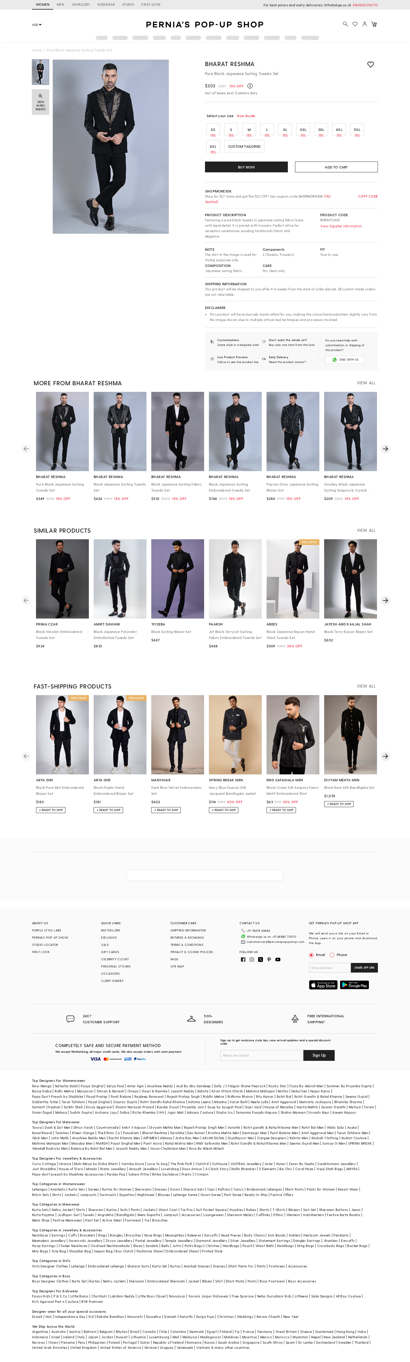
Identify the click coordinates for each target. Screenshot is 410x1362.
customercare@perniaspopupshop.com (275, 941)
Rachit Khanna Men (124, 1138)
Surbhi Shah (73, 1107)
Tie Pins (186, 1210)
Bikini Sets (40, 1195)
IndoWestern (313, 1215)
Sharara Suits (138, 1266)
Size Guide (246, 116)
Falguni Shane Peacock (247, 1086)
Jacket (193, 1281)
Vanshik (234, 1127)
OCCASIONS (110, 973)
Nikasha (220, 1102)
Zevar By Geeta (302, 1164)
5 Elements (267, 1169)
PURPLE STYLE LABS (47, 930)
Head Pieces (231, 1235)
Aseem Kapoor (344, 1112)
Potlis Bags (194, 1246)
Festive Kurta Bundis (343, 1215)
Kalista (203, 1091)
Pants (135, 1210)
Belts (165, 1246)
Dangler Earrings (306, 1240)
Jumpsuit (170, 1215)
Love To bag (157, 1164)
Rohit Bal (284, 1096)
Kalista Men (299, 1138)
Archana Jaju (106, 1112)
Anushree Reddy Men (89, 1138)
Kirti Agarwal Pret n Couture (55, 1301)
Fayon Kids (41, 1296)
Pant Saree (233, 1195)
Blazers (294, 1210)
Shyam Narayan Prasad (134, 1107)
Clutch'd (202, 1164)
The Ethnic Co (109, 1133)
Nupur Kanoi (320, 1091)
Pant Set (92, 1220)
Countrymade (107, 1127)
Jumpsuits (88, 1195)
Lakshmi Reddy (122, 1296)
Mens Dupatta (148, 1215)
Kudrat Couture (354, 1138)
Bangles (116, 1235)
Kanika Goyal (168, 1107)
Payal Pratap (97, 1096)
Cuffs (72, 1235)
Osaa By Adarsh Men (306, 1086)
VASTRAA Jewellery (246, 1164)
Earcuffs (211, 1235)
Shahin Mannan (293, 1112)
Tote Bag (58, 1251)
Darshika (177, 1133)
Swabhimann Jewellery (337, 1164)
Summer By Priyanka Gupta (349, 1086)
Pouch (247, 1246)
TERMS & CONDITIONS (186, 944)
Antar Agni (135, 1086)
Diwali (37, 1316)
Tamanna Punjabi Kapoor (257, 1112)
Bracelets (87, 1235)
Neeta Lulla (259, 1102)
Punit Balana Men (284, 1133)
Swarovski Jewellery (86, 1240)
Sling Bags (305, 1246)
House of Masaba (278, 1107)
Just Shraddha (44, 1169)
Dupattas (126, 1195)
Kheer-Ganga (83, 1133)
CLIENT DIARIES (112, 980)
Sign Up (319, 1055)
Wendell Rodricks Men (50, 1148)
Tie (146, 1220)
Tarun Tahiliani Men (352, 1133)
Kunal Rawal (42, 1133)
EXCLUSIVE (109, 937)
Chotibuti (99, 1296)
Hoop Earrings (44, 1246)
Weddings (245, 1316)
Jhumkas (331, 1240)
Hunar (281, 1164)
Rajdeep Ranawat (149, 1096)
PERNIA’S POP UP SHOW (50, 937)
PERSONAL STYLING (116, 966)
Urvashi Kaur (319, 1112)
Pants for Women (321, 1189)
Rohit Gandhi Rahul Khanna (162, 1102)
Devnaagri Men (254, 1133)
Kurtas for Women (116, 1189)
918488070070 (365, 5)
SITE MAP (177, 966)
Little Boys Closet (152, 1296)
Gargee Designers (271, 1138)
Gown (175, 1189)
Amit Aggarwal (283, 1102)
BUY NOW (246, 167)
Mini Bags (40, 1251)
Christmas (225, 1316)
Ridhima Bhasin (240, 1096)
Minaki (91, 1169)
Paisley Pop (116, 1174)
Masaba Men (81, 1143)
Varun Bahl (238, 1102)
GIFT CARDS (110, 952)
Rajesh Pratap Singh (183, 1096)
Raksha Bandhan (110, 1316)
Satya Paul (115, 1086)
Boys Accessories (302, 1281)
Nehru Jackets (114, 1281)
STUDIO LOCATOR (45, 944)
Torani (369, 1107)
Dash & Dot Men (58, 1127)
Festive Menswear (67, 1220)
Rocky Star (277, 1086)
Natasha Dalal (66, 1086)
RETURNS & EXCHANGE (187, 937)
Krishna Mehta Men (223, 1133)
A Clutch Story (217, 1169)
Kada (125, 1246)
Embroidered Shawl (182, 1251)
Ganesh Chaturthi (178, 1316)
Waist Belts (264, 1246)
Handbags (231, 1246)
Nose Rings (153, 1235)
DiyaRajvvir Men (241, 1138)
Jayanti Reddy (182, 1091)
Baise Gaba (42, 1091)
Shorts (264, 1210)
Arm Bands (277, 1235)
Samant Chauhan (46, 1107)
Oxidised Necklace (106, 1246)
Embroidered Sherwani (166, 1281)
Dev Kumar (196, 1133)
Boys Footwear (272, 1281)
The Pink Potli (181, 1164)
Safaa (124, 1112)
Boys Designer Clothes (50, 1281)
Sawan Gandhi (333, 1107)
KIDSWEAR (106, 4)
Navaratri (135, 1316)
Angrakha (105, 1215)
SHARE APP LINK (364, 967)
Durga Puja (205, 1316)
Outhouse (219, 1164)
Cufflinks (263, 1215)
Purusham (131, 1133)
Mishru (283, 1091)
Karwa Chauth (268, 1316)
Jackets (70, 1195)
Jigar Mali (175, 1112)
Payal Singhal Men (125, 1143)
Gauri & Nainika (154, 1091)
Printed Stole (212, 1251)
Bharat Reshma (230, 63)
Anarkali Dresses (197, 1266)
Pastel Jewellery (148, 1240)
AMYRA (351, 1169)
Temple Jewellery (179, 1240)
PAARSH (102, 1143)
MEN (60, 4)
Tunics (238, 1189)
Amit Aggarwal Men (317, 1133)
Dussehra (153, 1316)
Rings (102, 1235)
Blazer (207, 1281)
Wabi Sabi (335, 1127)
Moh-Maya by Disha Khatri (96, 1164)
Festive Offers (281, 1195)
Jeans (356, 1210)
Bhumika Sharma (348, 1102)
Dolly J (219, 1086)
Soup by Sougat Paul (224, 1107)
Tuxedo (88, 1215)
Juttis (176, 1246)
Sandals (152, 1246)
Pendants (340, 1235)
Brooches (159, 1220)
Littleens (301, 1296)
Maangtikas (174, 1235)
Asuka (352, 1127)
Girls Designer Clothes (50, 1266)
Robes (251, 1210)
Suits (124, 1210)
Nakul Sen (299, 1091)
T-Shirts (279, 1210)
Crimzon (201, 1174)
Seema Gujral (356, 1096)
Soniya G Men (333, 1143)
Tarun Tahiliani (73, 1102)
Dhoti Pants (294, 1189)
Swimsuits (108, 1195)
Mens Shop (41, 1220)
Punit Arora (152, 1143)
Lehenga (78, 1266)
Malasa (61, 1112)
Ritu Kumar (265, 1096)
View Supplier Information (341, 226)
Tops (211, 1189)
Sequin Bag (103, 1251)
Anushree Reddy (160, 1086)
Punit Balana (121, 1096)
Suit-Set (309, 1210)
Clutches (212, 1246)
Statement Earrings (274, 1240)
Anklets (294, 1235)
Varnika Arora (132, 1164)
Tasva (37, 1127)
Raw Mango (42, 1086)
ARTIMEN (150, 1138)
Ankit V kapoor (134, 1127)
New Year (291, 1316)
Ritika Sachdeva (165, 1174)
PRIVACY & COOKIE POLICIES (191, 952)
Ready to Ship (256, 1195)
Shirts (80, 1210)
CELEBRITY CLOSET (115, 959)
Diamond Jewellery (211, 1240)
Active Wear (112, 1220)
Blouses (164, 1195)
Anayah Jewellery (143, 1169)
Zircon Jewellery (119, 1240)
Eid (91, 1316)
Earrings (58, 1235)
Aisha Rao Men (187, 1138)
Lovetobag (170, 1169)
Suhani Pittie (138, 1174)
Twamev (62, 1133)
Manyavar (85, 1091)
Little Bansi (80, 1296)
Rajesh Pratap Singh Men (204, 1127)
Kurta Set (159, 1266)
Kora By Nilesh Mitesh (206, 1148)
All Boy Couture (348, 1296)
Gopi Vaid (253, 1107)
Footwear (133, 1220)
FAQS (174, 959)
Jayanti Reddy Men (131, 1148)
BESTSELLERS (110, 930)
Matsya (355, 1107)
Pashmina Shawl (150, 1251)
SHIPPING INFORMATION (188, 930)
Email (320, 954)
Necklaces (40, 1235)
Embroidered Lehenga (106, 1266)
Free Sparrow (243, 1296)
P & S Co (60, 1296)
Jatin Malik (60, 1138)
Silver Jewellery (242, 1240)
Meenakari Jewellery (49, 1240)
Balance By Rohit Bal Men (92, 1148)
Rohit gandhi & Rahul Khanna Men (270, 1127)
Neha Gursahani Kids (274, 1296)
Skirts (56, 1195)
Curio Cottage (44, 1164)
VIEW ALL (366, 382)
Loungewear (213, 1215)
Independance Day (70, 1316)
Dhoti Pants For (241, 1266)
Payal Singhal (99, 1102)
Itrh (161, 1112)
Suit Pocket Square (211, 1210)
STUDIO (128, 4)
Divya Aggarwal (99, 1107)
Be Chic (285, 1169)
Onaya (133, 1091)
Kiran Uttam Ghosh (227, 1091)
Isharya (65, 1164)
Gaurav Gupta (125, 1102)
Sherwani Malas (240, 1215)
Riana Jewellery (113, 1169)
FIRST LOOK (151, 4)
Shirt (219, 1281)
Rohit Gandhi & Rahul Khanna (318, 1096)
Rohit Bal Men (313, 1127)
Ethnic (278, 1215)
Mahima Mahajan (260, 1091)
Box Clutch (124, 1251)
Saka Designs (322, 1296)
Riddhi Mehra (214, 1096)
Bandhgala (125, 1215)
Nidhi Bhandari (243, 1169)
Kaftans (224, 1189)
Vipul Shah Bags (329, 1169)
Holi (49, 1316)
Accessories (191, 1215)
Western (293, 1215)
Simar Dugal (42, 1112)
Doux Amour (192, 1169)
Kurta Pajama (43, 1215)
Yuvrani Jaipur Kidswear (208, 1296)
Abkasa (166, 1138)
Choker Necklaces (73, 1246)
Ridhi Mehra (64, 1091)
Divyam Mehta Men (165, 1127)
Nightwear (146, 1195)
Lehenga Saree (185, 1195)
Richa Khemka (143, 1112)
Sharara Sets (193, 1189)
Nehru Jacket (62, 1210)
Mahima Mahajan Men (50, 1143)
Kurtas (112, 1210)
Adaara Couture (200, 1112)
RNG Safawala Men (212, 1143)
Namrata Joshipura (315, 1102)
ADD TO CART (336, 167)
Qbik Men (40, 1138)
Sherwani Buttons (333, 1210)
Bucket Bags (357, 1246)
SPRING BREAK (360, 1143)
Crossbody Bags (331, 1246)
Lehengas (39, 1189)
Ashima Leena (199, 1102)
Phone (342, 954)
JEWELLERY (80, 4)
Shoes (138, 1246)
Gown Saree (210, 1195)
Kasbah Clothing (325, 1138)
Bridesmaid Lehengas (264, 1189)
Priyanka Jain (193, 1107)
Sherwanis (143, 1189)
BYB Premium (92, 1301)
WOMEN (43, 4)
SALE (105, 944)
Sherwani (96, 1210)
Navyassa (177, 1296)
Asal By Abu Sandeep (193, 1086)
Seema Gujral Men (304, 1143)
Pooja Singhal (92, 1086)
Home (37, 50)
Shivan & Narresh (110, 1091)
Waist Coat (167, 1210)
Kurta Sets (76, 1189)
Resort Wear (348, 1189)
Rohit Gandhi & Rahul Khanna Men (258, 1143)
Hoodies (236, 1210)
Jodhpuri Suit (69, 1215)
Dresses (161, 1189)
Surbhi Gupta (81, 1112)
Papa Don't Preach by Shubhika (57, 1096)
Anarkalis (57, 1189)
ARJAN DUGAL (213, 1138)
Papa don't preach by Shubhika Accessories (68, 1174)
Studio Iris (224, 1112)
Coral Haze (304, 1169)
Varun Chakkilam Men (168, 1148)
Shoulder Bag (80, 1251)
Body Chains (254, 1235)
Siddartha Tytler (45, 1102)
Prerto (186, 1174)
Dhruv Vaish (83, 1127)
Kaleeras (194, 1235)
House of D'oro (71, 1169)
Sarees (93, 1189)
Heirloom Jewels (316, 1235)
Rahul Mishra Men (179, 1143)
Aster (269, 1164)
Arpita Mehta (307, 1107)
